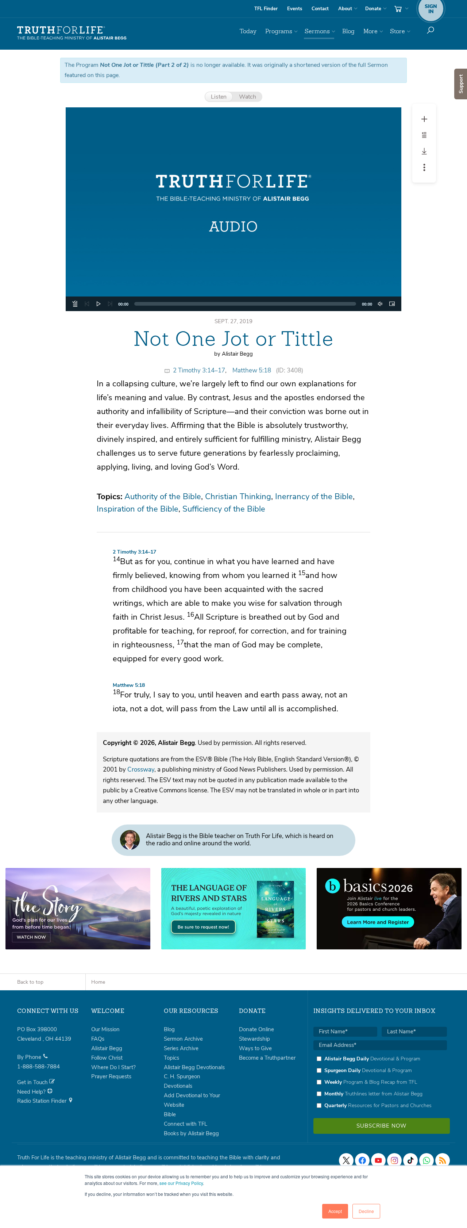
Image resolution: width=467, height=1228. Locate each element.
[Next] (110, 303)
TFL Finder (266, 8)
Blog (348, 31)
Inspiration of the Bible (137, 509)
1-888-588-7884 (38, 1066)
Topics (171, 1057)
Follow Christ (107, 1057)
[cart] (400, 9)
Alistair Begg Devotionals (194, 1067)
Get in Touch (33, 1082)
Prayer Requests (111, 1076)
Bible (170, 1114)
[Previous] (86, 303)
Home (98, 982)
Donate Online (256, 1029)
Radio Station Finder (42, 1101)
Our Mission (105, 1029)
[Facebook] (362, 1160)
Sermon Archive (183, 1039)
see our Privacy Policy (181, 1183)
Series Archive (181, 1048)
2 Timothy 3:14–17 (199, 370)
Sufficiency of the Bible (223, 509)
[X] (346, 1160)
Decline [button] (366, 1211)
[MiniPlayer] (391, 303)
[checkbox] (380, 1082)
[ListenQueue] (75, 303)
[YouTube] (378, 1160)
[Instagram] (394, 1160)
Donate (373, 8)
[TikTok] (410, 1160)
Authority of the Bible (162, 496)
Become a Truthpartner (267, 1057)
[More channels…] (442, 1160)
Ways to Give (255, 1048)
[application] (233, 304)
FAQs (97, 1039)
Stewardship (254, 1039)
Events (294, 8)
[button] (233, 209)
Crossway (140, 769)
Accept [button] (335, 1211)
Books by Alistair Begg (191, 1133)
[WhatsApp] (426, 1160)
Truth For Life (72, 33)
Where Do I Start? (113, 1067)
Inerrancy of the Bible (314, 496)
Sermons (317, 31)
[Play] (98, 303)
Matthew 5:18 (251, 370)
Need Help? (32, 1091)
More (370, 31)
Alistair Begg (106, 1048)
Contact (320, 8)
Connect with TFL (185, 1124)
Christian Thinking (238, 496)
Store (397, 31)
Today (248, 31)
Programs (278, 31)
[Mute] (380, 303)
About (345, 8)
